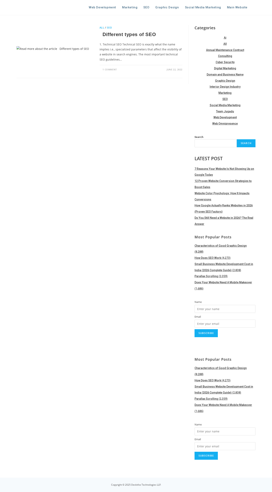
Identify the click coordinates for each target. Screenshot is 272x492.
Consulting (225, 56)
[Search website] (254, 7)
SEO (225, 99)
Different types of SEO (129, 34)
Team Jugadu (225, 111)
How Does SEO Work (208, 257)
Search (199, 137)
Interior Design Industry (225, 86)
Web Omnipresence (225, 123)
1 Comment (110, 69)
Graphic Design (225, 80)
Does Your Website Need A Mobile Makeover (223, 282)
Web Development (225, 117)
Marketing (225, 92)
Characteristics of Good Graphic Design (221, 245)
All (225, 43)
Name (198, 302)
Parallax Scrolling (206, 276)
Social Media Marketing (225, 105)
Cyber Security (225, 62)
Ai (225, 37)
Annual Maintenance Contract (225, 50)
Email (198, 316)
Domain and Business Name (225, 74)
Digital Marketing (225, 68)
